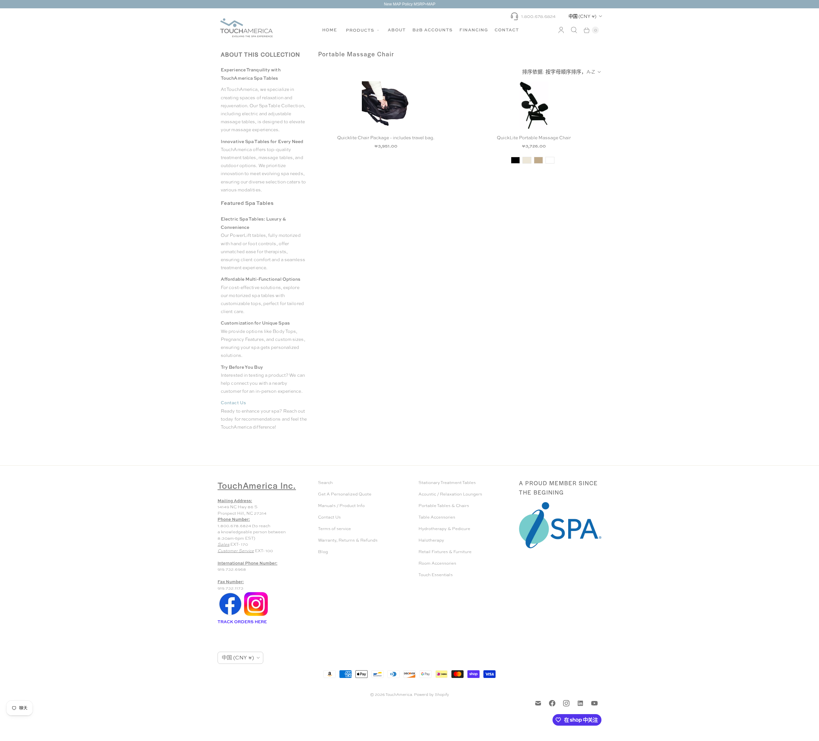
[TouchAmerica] (246, 28)
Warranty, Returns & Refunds (348, 540)
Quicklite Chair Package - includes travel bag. (385, 138)
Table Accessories (436, 517)
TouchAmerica (399, 694)
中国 (582, 16)
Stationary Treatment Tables (447, 482)
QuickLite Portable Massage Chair (534, 138)
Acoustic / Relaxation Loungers (450, 494)
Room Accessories (437, 563)
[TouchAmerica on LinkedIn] (580, 703)
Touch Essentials (435, 574)
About (397, 30)
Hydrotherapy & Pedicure (444, 528)
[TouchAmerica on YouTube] (594, 703)
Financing (473, 30)
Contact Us (329, 517)
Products (361, 30)
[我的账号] (561, 30)
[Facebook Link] (230, 615)
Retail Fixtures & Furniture (445, 551)
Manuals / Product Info (341, 505)
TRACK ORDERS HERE (243, 621)
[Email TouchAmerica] (538, 703)
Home (329, 30)
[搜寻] (574, 30)
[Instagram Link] (256, 615)
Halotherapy (431, 540)
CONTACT (507, 30)
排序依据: (558, 71)
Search (325, 482)
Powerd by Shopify (431, 694)
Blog (323, 551)
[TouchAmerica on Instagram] (566, 703)
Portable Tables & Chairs (443, 505)
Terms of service (334, 528)
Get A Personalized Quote (344, 494)
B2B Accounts (432, 30)
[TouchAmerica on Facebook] (552, 703)
